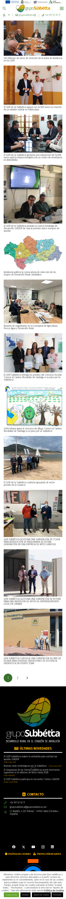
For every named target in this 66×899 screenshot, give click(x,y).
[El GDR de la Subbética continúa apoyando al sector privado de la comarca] (33, 437)
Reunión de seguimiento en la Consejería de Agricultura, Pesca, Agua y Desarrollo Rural (31, 327)
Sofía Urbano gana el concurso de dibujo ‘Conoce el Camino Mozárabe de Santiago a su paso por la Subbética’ (33, 429)
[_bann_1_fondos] (40, 2)
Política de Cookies (54, 890)
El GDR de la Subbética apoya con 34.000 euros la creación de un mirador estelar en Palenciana (33, 108)
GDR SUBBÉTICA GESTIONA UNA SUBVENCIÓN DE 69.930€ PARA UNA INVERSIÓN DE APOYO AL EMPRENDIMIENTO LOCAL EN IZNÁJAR (32, 601)
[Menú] (62, 8)
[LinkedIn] (52, 847)
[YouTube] (33, 847)
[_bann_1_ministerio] (26, 2)
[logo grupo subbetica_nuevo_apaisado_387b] (33, 8)
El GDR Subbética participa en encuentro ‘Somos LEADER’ (32, 779)
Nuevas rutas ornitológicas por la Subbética (25, 765)
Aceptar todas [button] (11, 895)
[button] (4, 8)
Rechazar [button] (57, 895)
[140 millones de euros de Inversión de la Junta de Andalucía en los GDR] (33, 21)
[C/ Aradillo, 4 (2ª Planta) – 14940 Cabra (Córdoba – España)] (7, 812)
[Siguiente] (27, 678)
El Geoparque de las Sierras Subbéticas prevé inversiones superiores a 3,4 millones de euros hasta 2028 (32, 771)
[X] (23, 847)
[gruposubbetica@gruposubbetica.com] (7, 807)
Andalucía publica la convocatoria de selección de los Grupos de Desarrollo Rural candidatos (30, 273)
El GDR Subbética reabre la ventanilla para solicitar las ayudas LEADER (30, 758)
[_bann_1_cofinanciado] (12, 2)
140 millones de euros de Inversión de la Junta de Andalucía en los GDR (33, 59)
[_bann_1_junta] (54, 2)
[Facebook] (14, 847)
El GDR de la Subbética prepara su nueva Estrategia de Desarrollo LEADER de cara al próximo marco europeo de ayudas (31, 228)
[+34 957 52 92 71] (7, 802)
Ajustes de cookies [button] (41, 895)
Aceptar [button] (25, 895)
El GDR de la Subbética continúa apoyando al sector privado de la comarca (29, 483)
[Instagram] (43, 847)
